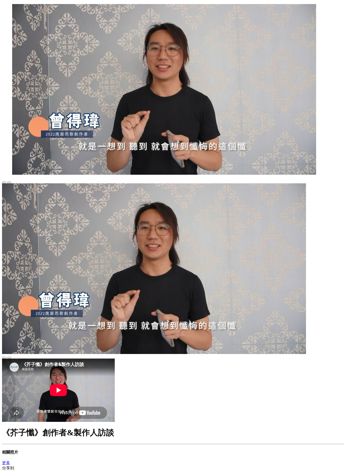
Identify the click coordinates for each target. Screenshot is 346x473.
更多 (6, 463)
